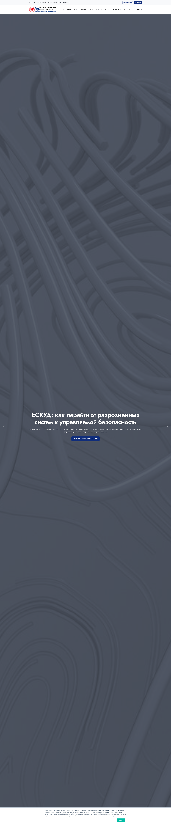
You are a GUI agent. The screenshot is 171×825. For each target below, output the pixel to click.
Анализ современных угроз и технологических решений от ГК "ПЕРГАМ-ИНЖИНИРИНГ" (85, 436)
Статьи (104, 9)
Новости (93, 9)
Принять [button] (121, 820)
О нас (137, 9)
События (83, 9)
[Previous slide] (4, 426)
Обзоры (115, 9)
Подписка (138, 2)
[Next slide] (167, 426)
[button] (120, 3)
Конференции (128, 2)
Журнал (127, 9)
